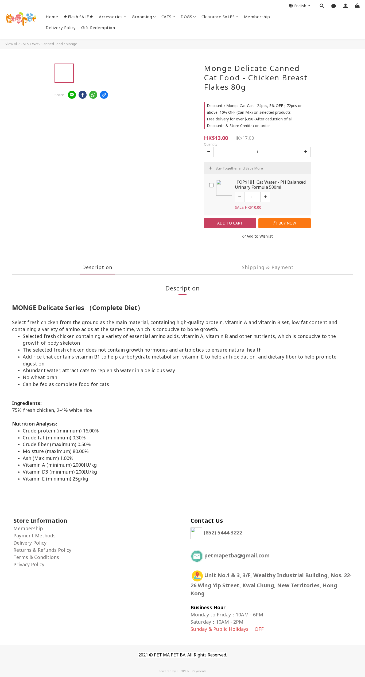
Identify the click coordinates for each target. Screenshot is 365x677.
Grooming (142, 16)
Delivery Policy (61, 27)
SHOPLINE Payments (192, 671)
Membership (257, 16)
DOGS (186, 16)
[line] (72, 95)
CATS (166, 16)
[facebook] (83, 95)
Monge (71, 43)
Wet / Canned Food (47, 43)
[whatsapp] (93, 95)
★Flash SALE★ (78, 16)
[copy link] (104, 95)
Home (52, 16)
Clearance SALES (218, 16)
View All (11, 43)
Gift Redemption (98, 27)
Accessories (111, 16)
